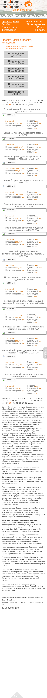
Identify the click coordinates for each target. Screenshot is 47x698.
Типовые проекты (35, 21)
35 (26, 105)
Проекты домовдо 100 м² (16, 54)
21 (22, 102)
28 (3, 105)
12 (36, 100)
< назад (5, 100)
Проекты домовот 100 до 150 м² (16, 62)
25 (35, 102)
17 (10, 102)
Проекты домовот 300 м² (16, 93)
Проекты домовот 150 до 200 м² (16, 70)
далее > (31, 105)
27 (41, 102)
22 (25, 102)
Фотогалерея (9, 30)
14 (42, 100)
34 (23, 105)
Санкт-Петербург (22, 10)
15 (3, 102)
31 (14, 105)
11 (33, 100)
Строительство (10, 27)
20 (19, 102)
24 (32, 102)
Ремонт (41, 27)
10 (30, 100)
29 (7, 105)
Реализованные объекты (14, 48)
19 (16, 102)
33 (20, 105)
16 (7, 102)
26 (38, 102)
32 (17, 105)
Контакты (40, 30)
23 (29, 102)
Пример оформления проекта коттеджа (19, 46)
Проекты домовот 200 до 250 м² (16, 77)
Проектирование (36, 24)
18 (13, 102)
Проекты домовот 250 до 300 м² (16, 85)
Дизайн (6, 24)
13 (39, 100)
